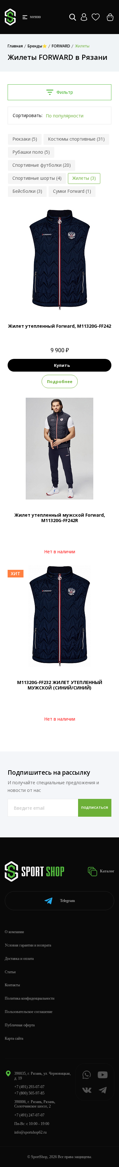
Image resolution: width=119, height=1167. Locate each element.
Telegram (67, 900)
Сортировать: (28, 115)
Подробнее (59, 381)
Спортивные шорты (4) (37, 178)
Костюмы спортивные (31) (76, 139)
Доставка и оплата (19, 958)
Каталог (106, 871)
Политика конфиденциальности (29, 998)
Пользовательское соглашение (28, 1012)
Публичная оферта (20, 1025)
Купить (62, 365)
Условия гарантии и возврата (28, 945)
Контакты (12, 985)
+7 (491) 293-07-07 (29, 1087)
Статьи (10, 972)
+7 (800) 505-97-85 (29, 1093)
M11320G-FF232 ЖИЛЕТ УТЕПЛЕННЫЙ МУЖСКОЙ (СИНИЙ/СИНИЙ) (59, 685)
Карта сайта (14, 1038)
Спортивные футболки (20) (41, 165)
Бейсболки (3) (27, 191)
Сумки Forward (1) (72, 191)
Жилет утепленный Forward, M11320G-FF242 (59, 326)
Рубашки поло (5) (31, 152)
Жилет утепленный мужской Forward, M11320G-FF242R (59, 517)
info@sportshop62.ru (30, 1132)
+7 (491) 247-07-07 (29, 1115)
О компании (14, 932)
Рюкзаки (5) (24, 139)
